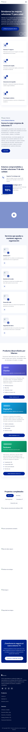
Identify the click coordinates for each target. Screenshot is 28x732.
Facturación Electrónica (6, 720)
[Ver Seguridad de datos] (4, 333)
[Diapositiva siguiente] (25, 33)
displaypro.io (4, 698)
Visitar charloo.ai (13, 397)
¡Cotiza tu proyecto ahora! (10, 28)
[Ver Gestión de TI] (4, 263)
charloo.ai (3, 696)
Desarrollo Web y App (6, 712)
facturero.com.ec (5, 701)
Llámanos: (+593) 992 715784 (14, 658)
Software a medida (5, 709)
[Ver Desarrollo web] (4, 309)
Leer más (5, 150)
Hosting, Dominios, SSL (6, 717)
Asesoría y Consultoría (6, 714)
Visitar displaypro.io (13, 435)
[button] (14, 215)
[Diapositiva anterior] (21, 33)
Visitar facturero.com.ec (13, 473)
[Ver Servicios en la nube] (4, 286)
